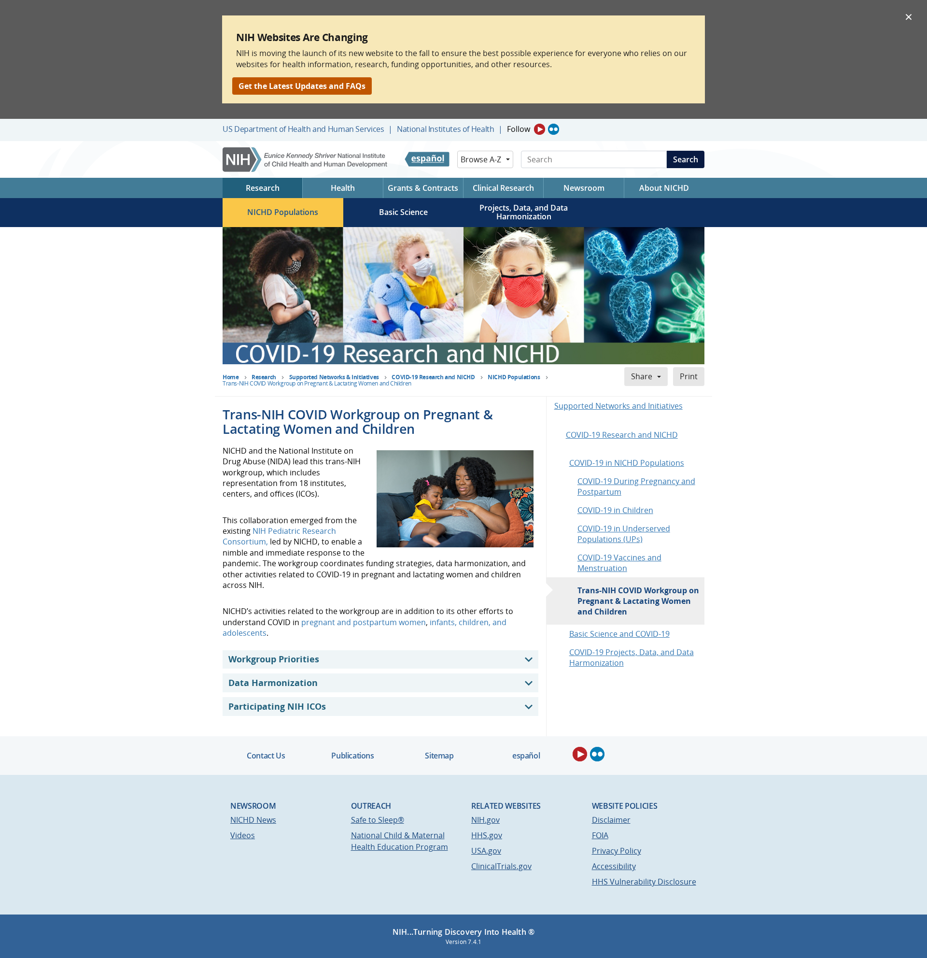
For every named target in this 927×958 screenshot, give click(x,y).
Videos (242, 835)
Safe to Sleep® (377, 820)
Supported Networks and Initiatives (618, 405)
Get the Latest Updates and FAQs (302, 86)
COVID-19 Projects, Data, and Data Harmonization (631, 657)
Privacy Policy (616, 850)
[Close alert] (908, 16)
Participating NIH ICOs (277, 706)
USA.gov (486, 850)
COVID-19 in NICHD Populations (626, 463)
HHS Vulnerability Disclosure (644, 881)
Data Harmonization (273, 682)
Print (689, 376)
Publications (352, 755)
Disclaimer (611, 820)
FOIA (600, 835)
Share (641, 376)
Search (685, 159)
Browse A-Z (481, 159)
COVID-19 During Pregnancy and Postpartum (636, 486)
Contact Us (266, 755)
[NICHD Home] (306, 159)
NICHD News (253, 820)
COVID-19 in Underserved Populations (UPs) (623, 533)
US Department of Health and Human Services (303, 129)
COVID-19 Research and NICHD (622, 434)
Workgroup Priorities (273, 659)
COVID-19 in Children (615, 510)
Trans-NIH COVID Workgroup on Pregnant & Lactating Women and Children (638, 601)
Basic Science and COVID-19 (619, 634)
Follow (518, 129)
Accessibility (614, 866)
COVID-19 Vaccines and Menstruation (619, 562)
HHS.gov (486, 835)
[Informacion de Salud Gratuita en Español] (427, 159)
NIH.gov (485, 820)
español (526, 755)
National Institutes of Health (445, 129)
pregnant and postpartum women (363, 622)
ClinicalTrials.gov (501, 866)
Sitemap (439, 755)
